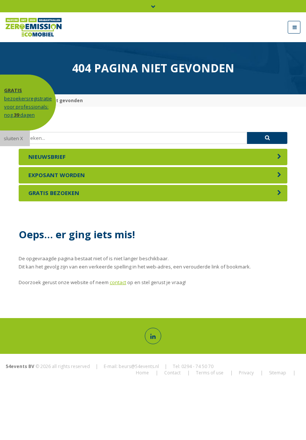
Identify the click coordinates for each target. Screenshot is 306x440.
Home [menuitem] (142, 373)
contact (118, 282)
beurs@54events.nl (139, 366)
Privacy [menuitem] (246, 373)
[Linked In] (153, 336)
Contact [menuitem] (172, 373)
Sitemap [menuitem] (277, 373)
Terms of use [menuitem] (210, 373)
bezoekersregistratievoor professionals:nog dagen (28, 102)
